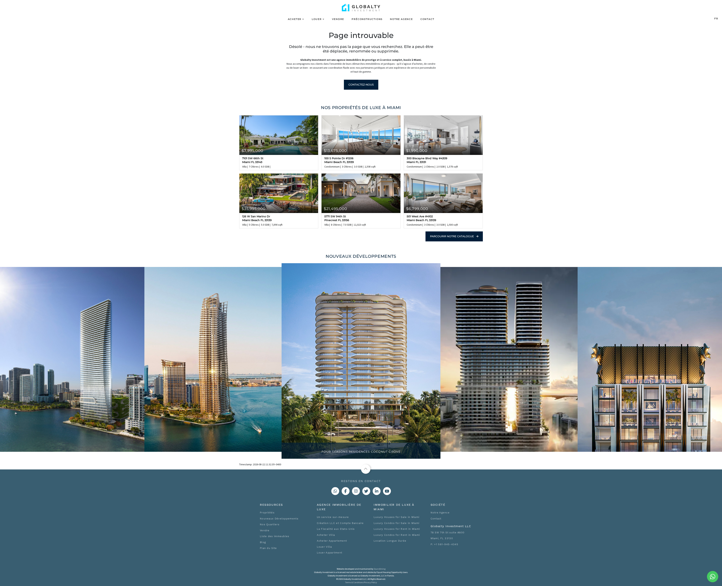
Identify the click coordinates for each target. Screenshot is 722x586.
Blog (263, 542)
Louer (317, 19)
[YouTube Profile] (387, 491)
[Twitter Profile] (366, 491)
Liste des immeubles (274, 536)
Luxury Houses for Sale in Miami (396, 517)
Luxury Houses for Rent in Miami (397, 529)
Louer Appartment (329, 552)
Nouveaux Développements (279, 518)
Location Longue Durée (390, 540)
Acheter (295, 19)
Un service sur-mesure (333, 517)
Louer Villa (324, 546)
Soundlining (379, 568)
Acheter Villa (326, 535)
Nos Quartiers (269, 524)
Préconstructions (367, 19)
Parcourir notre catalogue (452, 236)
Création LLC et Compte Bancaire (340, 523)
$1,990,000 (416, 150)
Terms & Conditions (354, 582)
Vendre (338, 19)
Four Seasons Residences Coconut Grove (361, 452)
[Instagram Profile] (356, 491)
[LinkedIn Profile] (377, 491)
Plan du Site (268, 548)
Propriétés (267, 512)
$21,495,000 (335, 208)
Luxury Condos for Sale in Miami (396, 523)
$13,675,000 (335, 150)
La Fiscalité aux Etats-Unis (336, 529)
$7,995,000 (252, 150)
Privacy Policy (370, 582)
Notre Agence (401, 19)
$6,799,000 (417, 208)
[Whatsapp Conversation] (335, 491)
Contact (427, 19)
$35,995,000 (253, 208)
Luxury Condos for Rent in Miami (397, 535)
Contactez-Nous (361, 84)
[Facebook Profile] (346, 491)
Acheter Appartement (332, 540)
